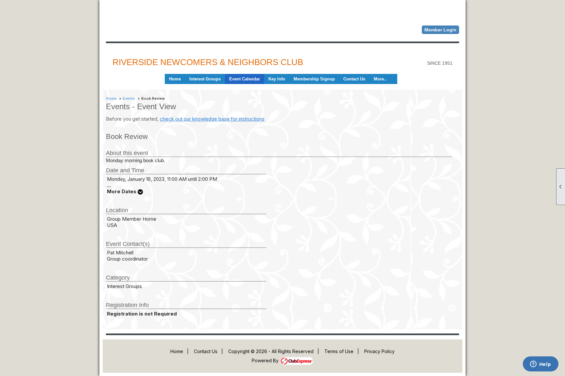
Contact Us (354, 79)
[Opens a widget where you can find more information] (540, 364)
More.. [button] (380, 79)
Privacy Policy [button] (379, 351)
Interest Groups (205, 79)
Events (129, 98)
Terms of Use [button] (338, 351)
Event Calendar (244, 79)
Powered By (266, 360)
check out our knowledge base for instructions (212, 119)
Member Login (440, 29)
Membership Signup (314, 79)
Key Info (276, 79)
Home (175, 79)
